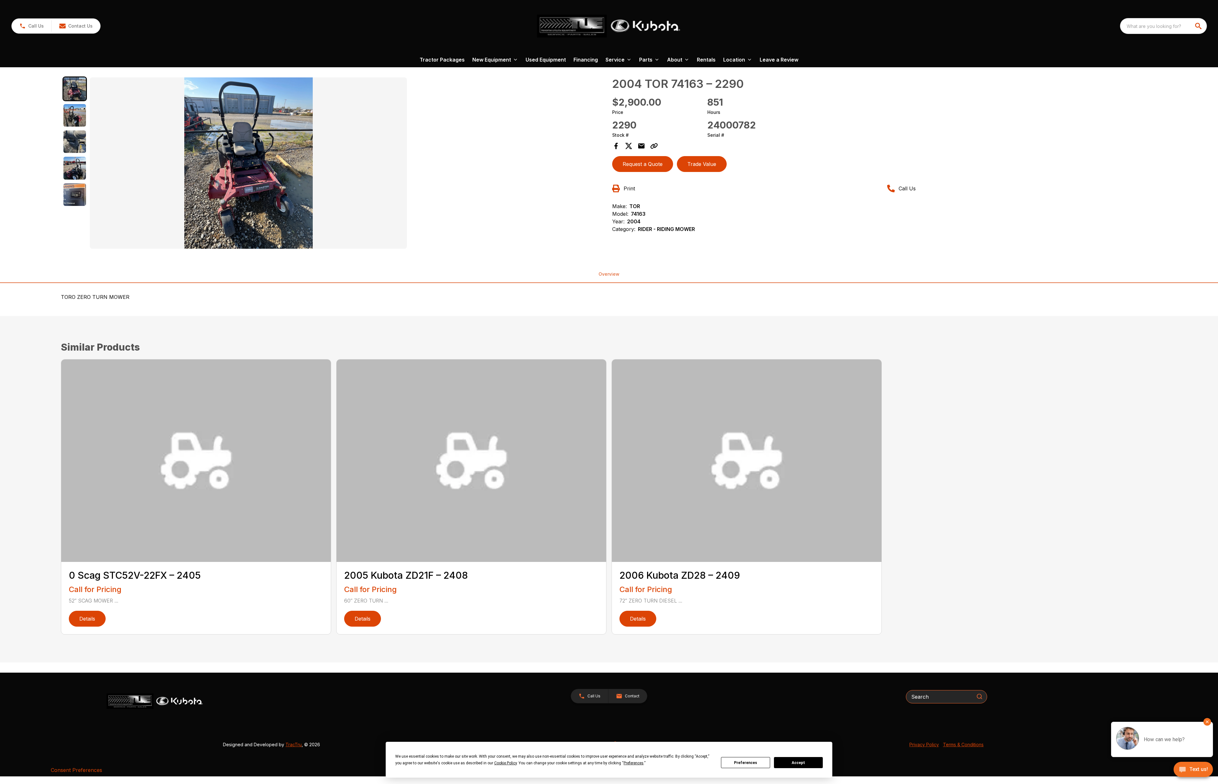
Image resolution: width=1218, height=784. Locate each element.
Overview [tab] (609, 274)
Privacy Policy (924, 744)
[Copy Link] (654, 146)
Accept (798, 763)
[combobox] (1163, 26)
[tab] (74, 88)
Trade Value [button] (701, 164)
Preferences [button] (634, 763)
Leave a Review (779, 59)
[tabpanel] (348, 164)
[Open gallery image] (248, 163)
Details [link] (87, 619)
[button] (31, 26)
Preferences (745, 763)
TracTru (293, 744)
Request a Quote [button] (643, 164)
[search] (1199, 26)
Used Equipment (546, 59)
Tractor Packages (442, 59)
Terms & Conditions (963, 744)
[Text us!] (1193, 770)
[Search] (979, 696)
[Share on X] (628, 146)
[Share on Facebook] (616, 146)
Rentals (706, 59)
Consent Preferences (76, 770)
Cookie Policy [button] (505, 763)
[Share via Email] (641, 146)
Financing (585, 59)
